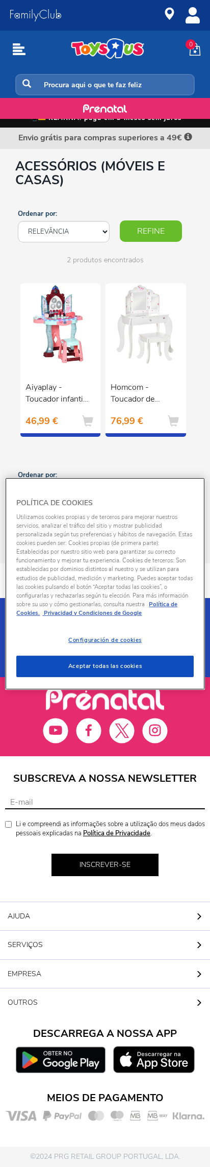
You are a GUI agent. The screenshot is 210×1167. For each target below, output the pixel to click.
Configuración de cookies (105, 640)
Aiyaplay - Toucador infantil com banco (55, 394)
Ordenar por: (37, 213)
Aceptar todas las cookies (105, 666)
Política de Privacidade (116, 833)
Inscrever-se (105, 865)
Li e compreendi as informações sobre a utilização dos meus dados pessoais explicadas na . (110, 829)
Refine (151, 231)
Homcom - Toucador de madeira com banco (133, 394)
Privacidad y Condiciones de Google (92, 613)
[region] (104, 583)
